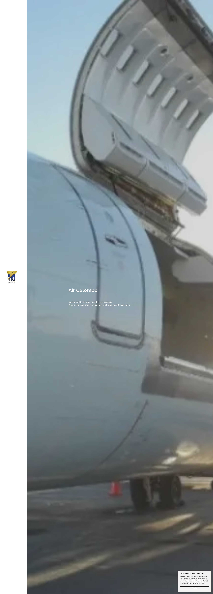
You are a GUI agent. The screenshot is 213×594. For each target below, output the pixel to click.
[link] (11, 276)
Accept (194, 588)
